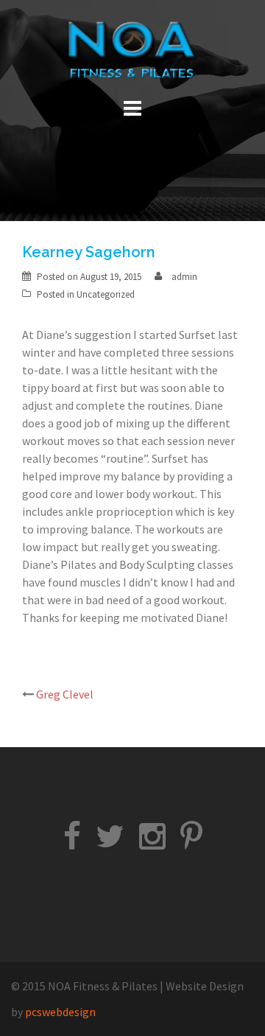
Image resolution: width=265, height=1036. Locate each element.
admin (184, 276)
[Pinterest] (191, 843)
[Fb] (72, 843)
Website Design (205, 986)
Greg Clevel (64, 694)
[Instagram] (152, 843)
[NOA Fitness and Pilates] (132, 50)
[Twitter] (110, 843)
